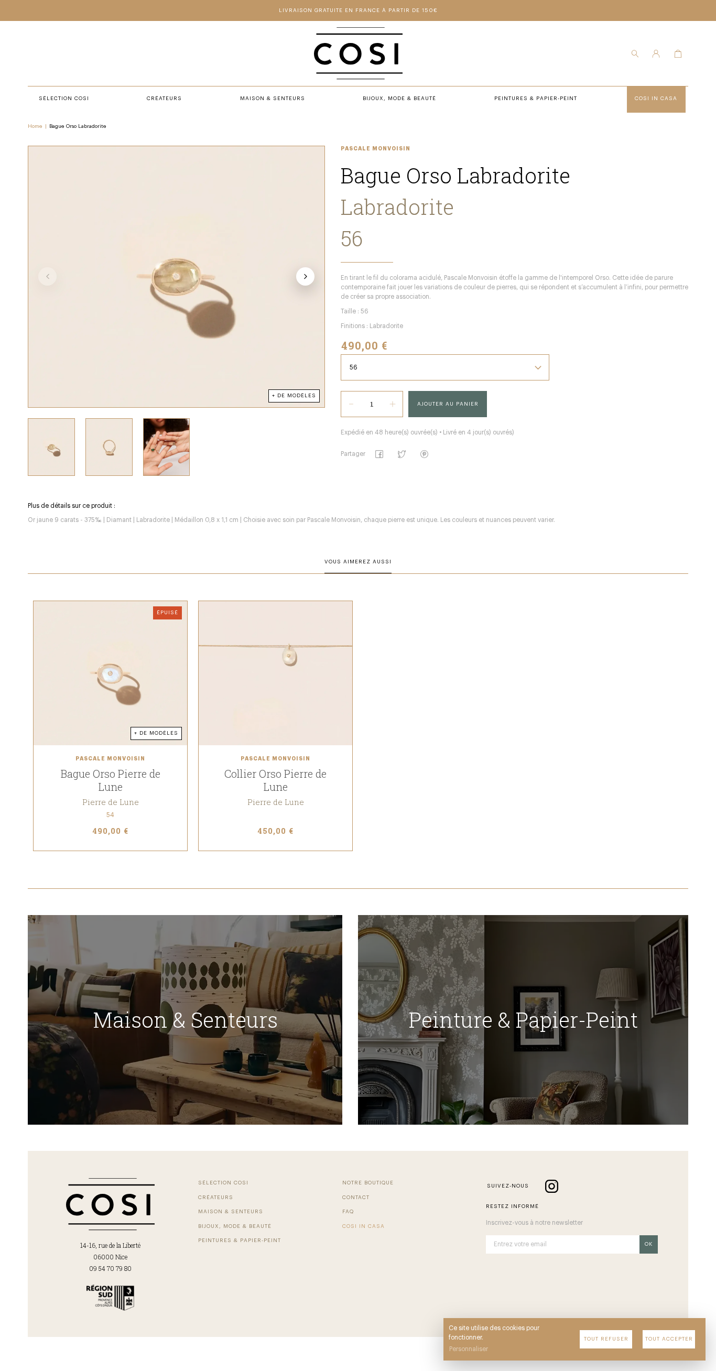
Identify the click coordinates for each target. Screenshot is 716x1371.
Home (35, 126)
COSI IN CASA (363, 1226)
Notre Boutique (368, 1182)
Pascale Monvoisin (375, 148)
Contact (356, 1197)
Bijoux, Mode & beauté (235, 1226)
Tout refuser (606, 1339)
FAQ (348, 1211)
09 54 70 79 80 (110, 1268)
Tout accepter (669, 1339)
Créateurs (215, 1197)
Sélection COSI (223, 1182)
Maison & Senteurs (230, 1211)
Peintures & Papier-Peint (239, 1240)
